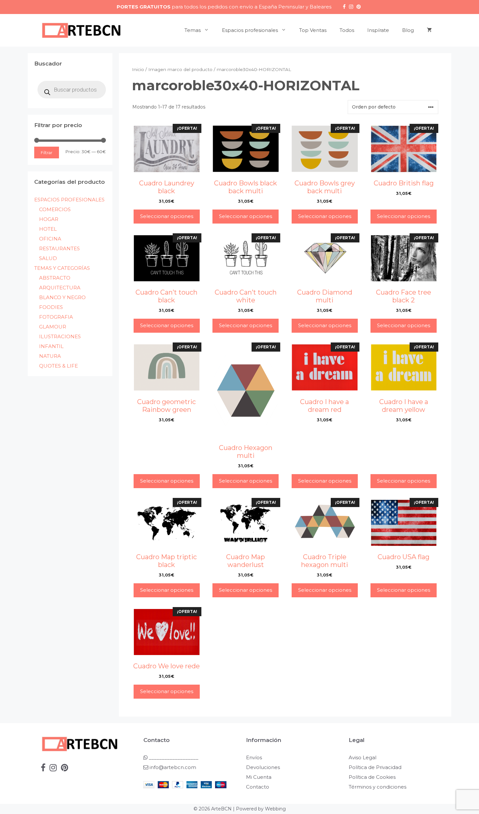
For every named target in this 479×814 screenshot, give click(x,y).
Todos (347, 30)
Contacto (257, 787)
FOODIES (51, 307)
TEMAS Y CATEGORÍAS (62, 268)
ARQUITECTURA (59, 287)
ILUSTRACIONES (60, 336)
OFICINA (50, 239)
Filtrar (46, 152)
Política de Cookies (372, 777)
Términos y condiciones (377, 787)
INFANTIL (51, 346)
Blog (408, 30)
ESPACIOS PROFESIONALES (69, 199)
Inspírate (378, 30)
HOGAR (48, 219)
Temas (192, 30)
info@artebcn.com (173, 767)
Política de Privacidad (375, 767)
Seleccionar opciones (166, 216)
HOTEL (48, 229)
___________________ (173, 757)
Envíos (254, 757)
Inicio (138, 69)
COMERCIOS (55, 209)
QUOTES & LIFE (58, 366)
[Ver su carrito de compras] (429, 30)
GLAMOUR (52, 327)
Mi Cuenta (258, 777)
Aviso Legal (362, 757)
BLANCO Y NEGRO (62, 297)
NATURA (50, 356)
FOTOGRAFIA (56, 317)
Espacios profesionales (250, 30)
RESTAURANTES (59, 248)
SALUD (48, 258)
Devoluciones (263, 767)
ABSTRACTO (54, 278)
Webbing (275, 809)
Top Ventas (313, 30)
